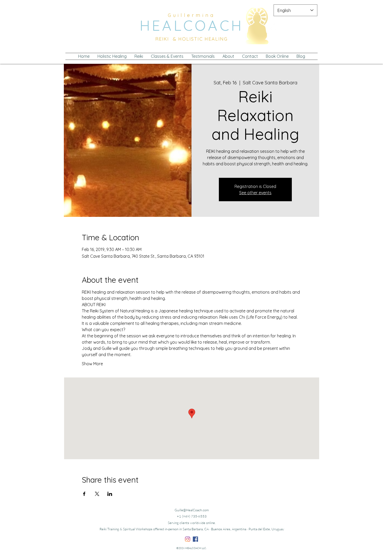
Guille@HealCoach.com (192, 510)
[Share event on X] (97, 494)
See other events (255, 192)
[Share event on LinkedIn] (109, 494)
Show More (92, 363)
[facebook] (195, 539)
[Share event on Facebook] (84, 494)
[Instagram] (187, 539)
